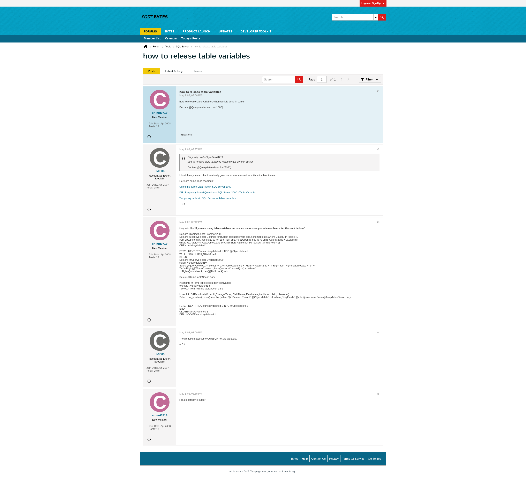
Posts (151, 71)
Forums (150, 31)
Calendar (171, 39)
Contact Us (318, 458)
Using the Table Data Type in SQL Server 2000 (205, 186)
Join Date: (154, 123)
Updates (225, 31)
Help (305, 458)
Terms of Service (353, 458)
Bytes (294, 458)
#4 (378, 332)
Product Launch (196, 31)
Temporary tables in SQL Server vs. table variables (207, 198)
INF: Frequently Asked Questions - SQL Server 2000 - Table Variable (217, 192)
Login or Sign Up (371, 3)
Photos (197, 71)
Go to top (374, 458)
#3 (378, 222)
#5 (378, 393)
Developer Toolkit (255, 31)
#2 (378, 149)
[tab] (151, 71)
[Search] (382, 17)
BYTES (169, 31)
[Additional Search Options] (375, 17)
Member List (152, 39)
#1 (378, 91)
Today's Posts (190, 39)
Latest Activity (174, 71)
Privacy (334, 458)
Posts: (152, 126)
